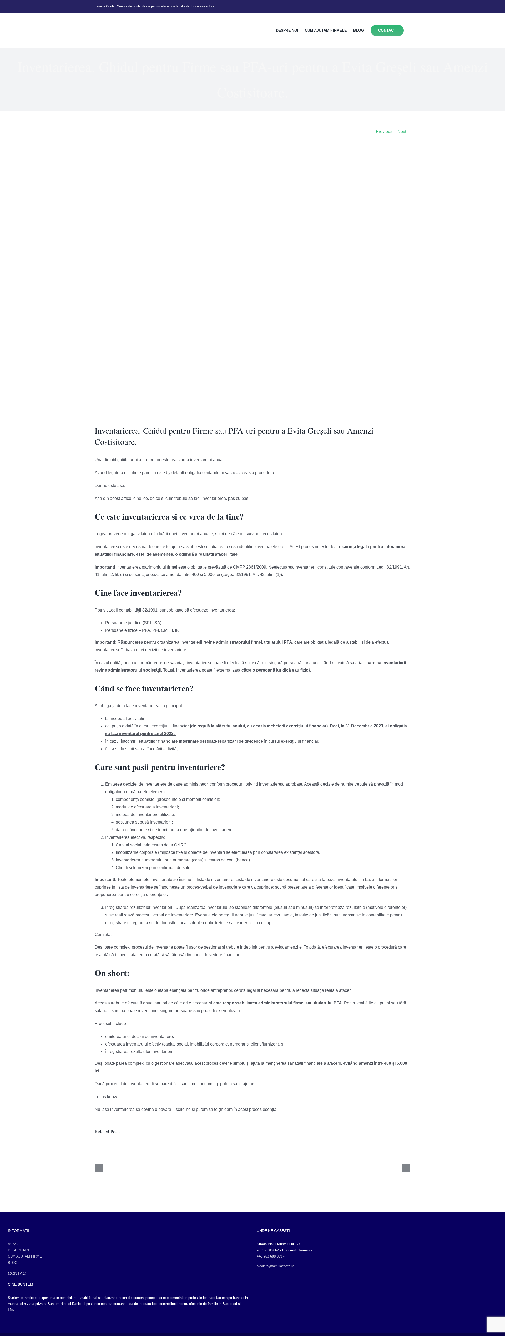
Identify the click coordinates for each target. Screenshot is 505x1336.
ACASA (14, 1244)
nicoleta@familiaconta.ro (275, 1266)
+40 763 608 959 (269, 1256)
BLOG (12, 1263)
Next (401, 131)
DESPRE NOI (18, 1250)
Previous (384, 131)
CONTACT (18, 1273)
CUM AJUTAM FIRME (25, 1256)
